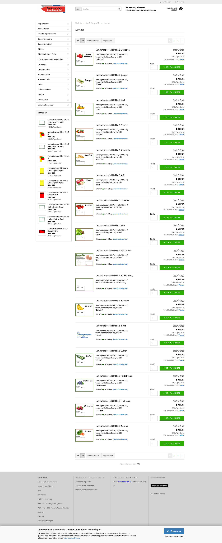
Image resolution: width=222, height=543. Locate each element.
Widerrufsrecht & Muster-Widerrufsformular (54, 508)
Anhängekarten (43, 29)
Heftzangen (42, 64)
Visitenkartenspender (45, 105)
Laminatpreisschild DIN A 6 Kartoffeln (112, 150)
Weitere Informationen (174, 536)
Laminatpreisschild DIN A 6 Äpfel (110, 175)
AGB (39, 491)
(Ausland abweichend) (120, 63)
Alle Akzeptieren (174, 531)
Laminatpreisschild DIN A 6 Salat (110, 225)
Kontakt (40, 512)
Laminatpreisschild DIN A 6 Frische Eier (113, 250)
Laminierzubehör (44, 69)
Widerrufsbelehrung (45, 499)
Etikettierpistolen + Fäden (47, 54)
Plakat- (40, 85)
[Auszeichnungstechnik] (55, 9)
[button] (77, 40)
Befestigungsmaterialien (47, 34)
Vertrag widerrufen (159, 486)
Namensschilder (44, 74)
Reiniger (41, 95)
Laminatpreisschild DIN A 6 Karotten (111, 426)
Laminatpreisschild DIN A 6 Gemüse (111, 125)
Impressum (42, 495)
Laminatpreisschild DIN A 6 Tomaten (112, 200)
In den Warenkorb (172, 67)
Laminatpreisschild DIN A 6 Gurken (111, 351)
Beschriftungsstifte (45, 39)
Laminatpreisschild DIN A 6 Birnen (110, 326)
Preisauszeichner (44, 90)
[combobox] (93, 40)
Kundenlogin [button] (166, 2)
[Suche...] (119, 9)
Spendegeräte (43, 100)
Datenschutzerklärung (72, 538)
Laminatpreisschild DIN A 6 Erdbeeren (112, 50)
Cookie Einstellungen (45, 521)
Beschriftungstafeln (45, 44)
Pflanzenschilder (44, 79)
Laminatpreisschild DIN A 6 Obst (110, 100)
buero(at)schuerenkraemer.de (86, 490)
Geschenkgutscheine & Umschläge (50, 59)
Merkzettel (180, 2)
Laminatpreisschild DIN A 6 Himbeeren (112, 401)
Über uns (41, 517)
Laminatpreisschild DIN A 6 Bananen (112, 300)
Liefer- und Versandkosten (47, 482)
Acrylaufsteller (43, 24)
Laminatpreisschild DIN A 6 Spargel (111, 75)
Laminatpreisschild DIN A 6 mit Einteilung (114, 275)
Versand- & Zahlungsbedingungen (50, 503)
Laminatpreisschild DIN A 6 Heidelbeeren (113, 376)
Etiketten (41, 49)
